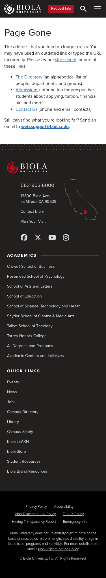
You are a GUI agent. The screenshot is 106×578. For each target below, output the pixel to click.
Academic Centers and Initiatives (35, 355)
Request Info (61, 8)
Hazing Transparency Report (34, 521)
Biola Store (16, 451)
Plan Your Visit (33, 221)
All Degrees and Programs (30, 345)
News (12, 392)
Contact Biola (32, 211)
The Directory (29, 77)
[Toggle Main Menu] (97, 8)
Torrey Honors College (27, 335)
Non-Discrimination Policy (35, 514)
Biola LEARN (18, 441)
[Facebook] (24, 238)
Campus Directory (22, 411)
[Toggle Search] (83, 8)
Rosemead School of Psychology (35, 276)
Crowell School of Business (31, 266)
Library (13, 421)
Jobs (11, 402)
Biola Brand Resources (27, 471)
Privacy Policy (36, 506)
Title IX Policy (73, 514)
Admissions (27, 90)
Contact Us (26, 109)
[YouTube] (52, 238)
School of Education (24, 296)
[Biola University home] (22, 9)
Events (13, 382)
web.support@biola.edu (45, 126)
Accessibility (63, 506)
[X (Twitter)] (37, 238)
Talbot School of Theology (30, 326)
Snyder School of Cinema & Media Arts (41, 316)
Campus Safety (20, 431)
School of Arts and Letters (30, 286)
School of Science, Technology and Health (44, 306)
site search (65, 60)
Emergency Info (75, 521)
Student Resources (24, 461)
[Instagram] (66, 238)
